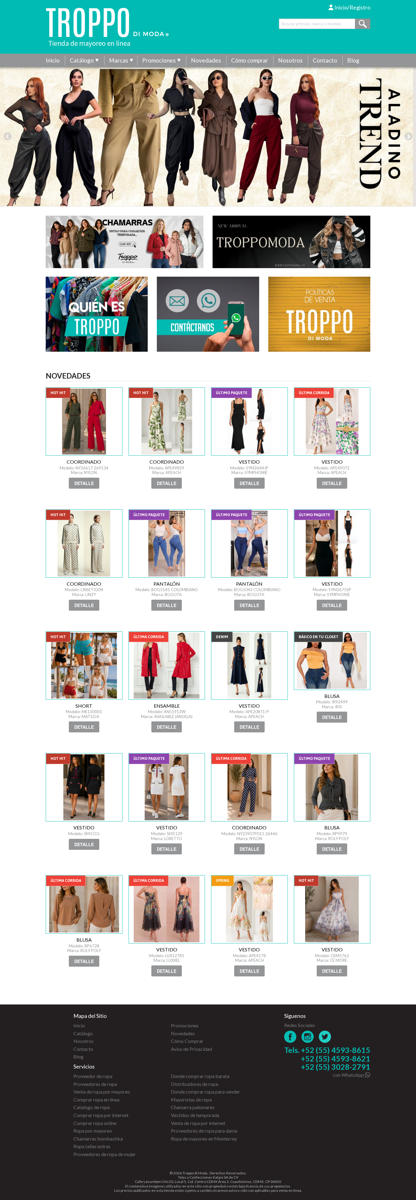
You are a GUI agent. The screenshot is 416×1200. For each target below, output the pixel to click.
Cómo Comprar (187, 1041)
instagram (307, 1036)
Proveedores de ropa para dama (204, 1131)
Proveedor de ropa (92, 1076)
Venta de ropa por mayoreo (101, 1091)
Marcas (118, 60)
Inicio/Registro (351, 7)
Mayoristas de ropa (191, 1099)
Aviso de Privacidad (191, 1049)
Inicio (53, 60)
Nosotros (290, 60)
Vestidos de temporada (195, 1115)
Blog (353, 60)
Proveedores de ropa (95, 1084)
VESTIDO (249, 421)
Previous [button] (7, 136)
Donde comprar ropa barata (200, 1076)
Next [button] (408, 136)
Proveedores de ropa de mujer (104, 1154)
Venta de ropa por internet (198, 1123)
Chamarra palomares (192, 1107)
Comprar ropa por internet (101, 1115)
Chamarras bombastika (98, 1138)
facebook (290, 1036)
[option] (208, 136)
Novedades (206, 60)
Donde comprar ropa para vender (205, 1091)
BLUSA (332, 661)
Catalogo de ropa (91, 1107)
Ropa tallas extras (92, 1146)
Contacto (325, 60)
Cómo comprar (249, 60)
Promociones (159, 60)
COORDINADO (84, 421)
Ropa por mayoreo (92, 1131)
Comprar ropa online (94, 1123)
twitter (325, 1036)
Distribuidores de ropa (194, 1084)
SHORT (84, 665)
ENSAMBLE (167, 665)
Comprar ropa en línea (96, 1099)
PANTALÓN (167, 543)
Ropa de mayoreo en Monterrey (204, 1138)
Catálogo (82, 60)
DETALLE (84, 483)
